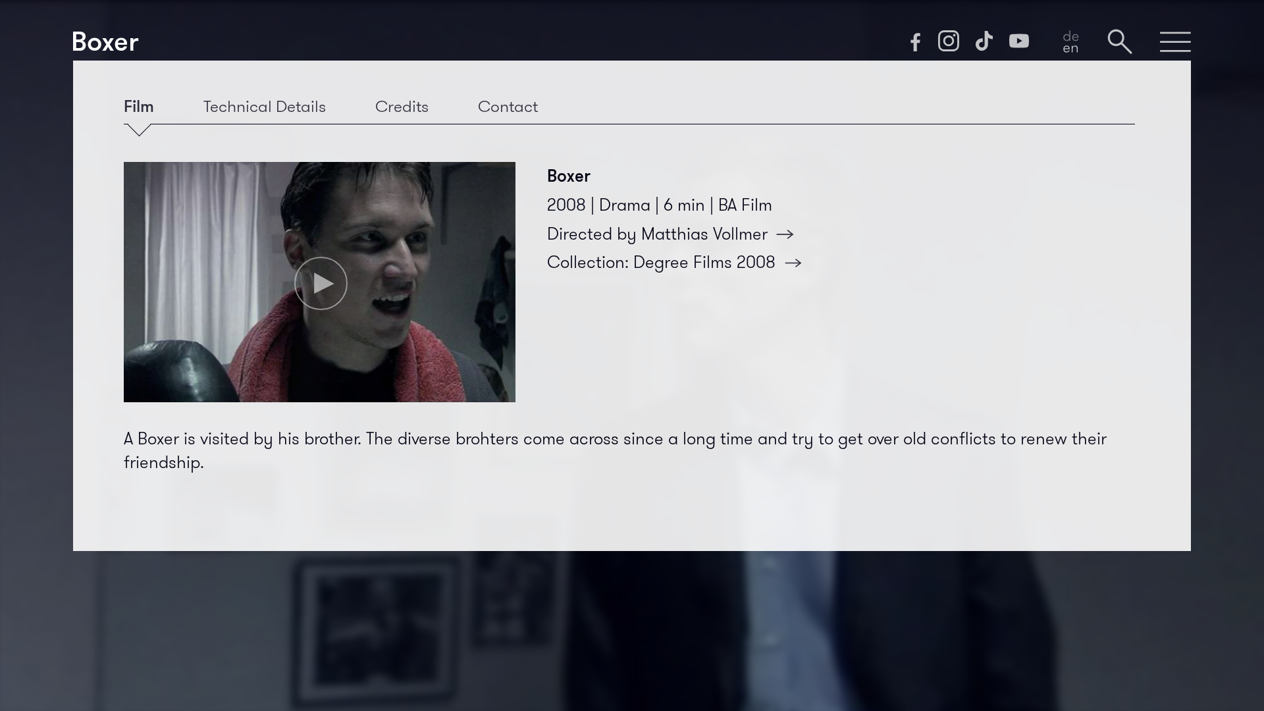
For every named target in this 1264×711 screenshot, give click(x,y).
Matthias (704, 234)
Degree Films (704, 262)
